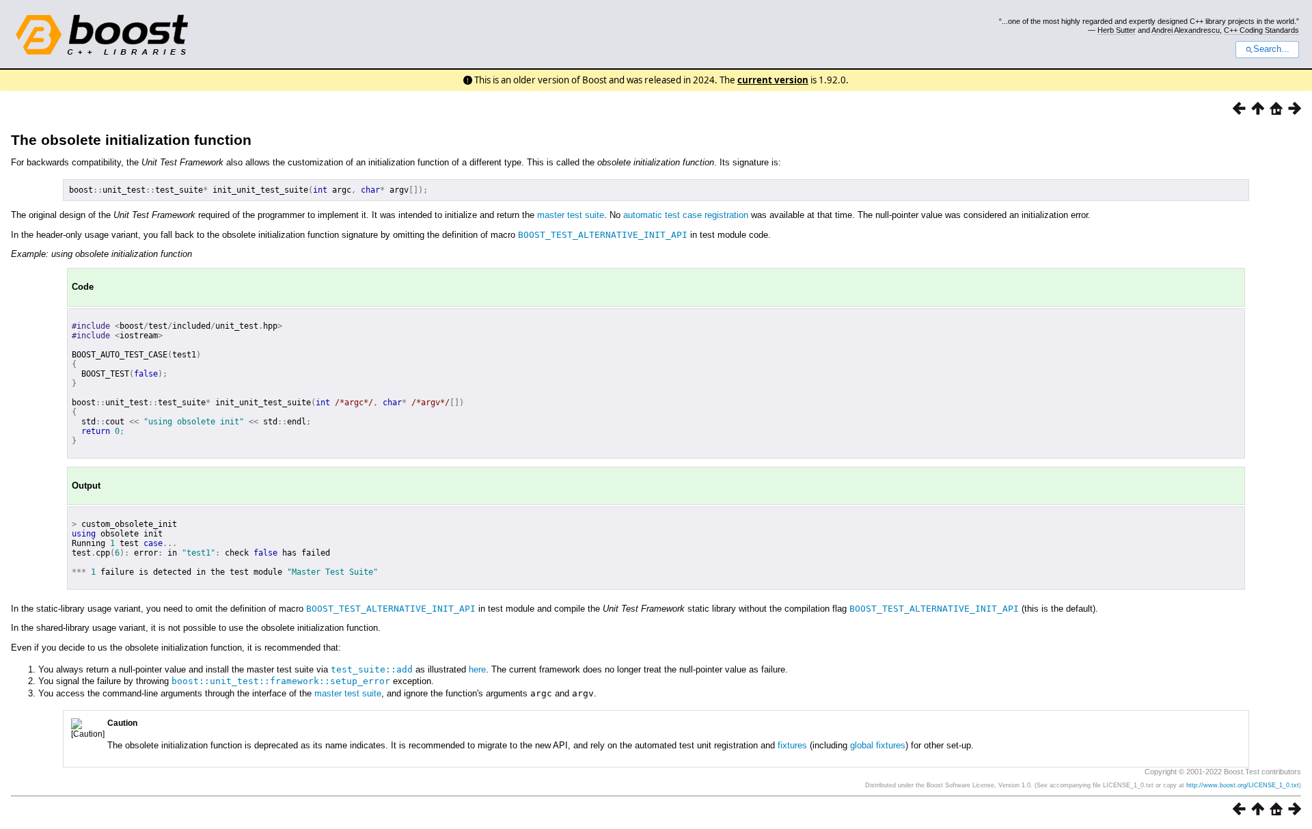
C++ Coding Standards (1261, 30)
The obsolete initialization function (131, 140)
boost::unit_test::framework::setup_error (281, 681)
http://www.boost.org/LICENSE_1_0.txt (1242, 785)
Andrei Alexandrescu (1185, 30)
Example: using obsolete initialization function (101, 254)
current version (772, 80)
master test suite (570, 215)
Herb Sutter (1116, 30)
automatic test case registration (685, 215)
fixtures (792, 745)
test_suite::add (372, 669)
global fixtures (877, 745)
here (477, 669)
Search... (1271, 49)
